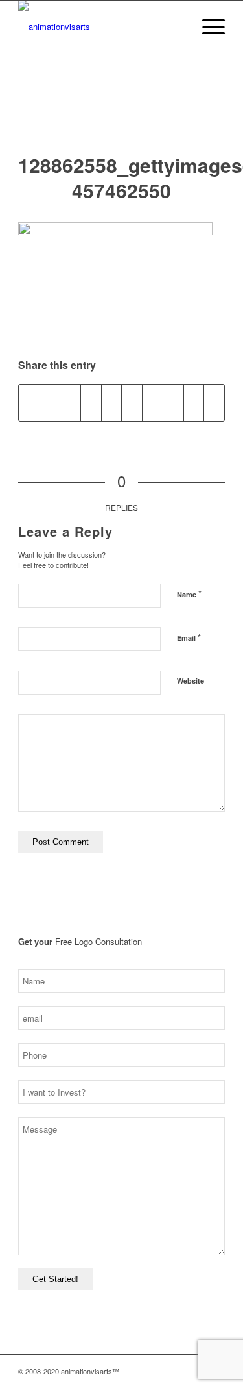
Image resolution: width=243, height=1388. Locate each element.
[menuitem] (176, 27)
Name (189, 593)
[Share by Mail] (214, 403)
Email (189, 637)
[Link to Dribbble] (195, 1371)
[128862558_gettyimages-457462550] (121, 116)
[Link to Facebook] (176, 1371)
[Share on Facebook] (29, 403)
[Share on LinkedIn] (132, 403)
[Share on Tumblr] (153, 403)
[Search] (176, 27)
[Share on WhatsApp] (91, 403)
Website (190, 681)
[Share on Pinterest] (112, 403)
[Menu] (207, 27)
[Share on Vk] (173, 403)
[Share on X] (50, 403)
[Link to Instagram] (157, 1371)
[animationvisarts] (100, 27)
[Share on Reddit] (194, 403)
